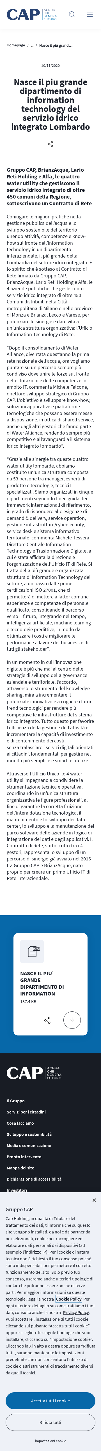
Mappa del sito (21, 1168)
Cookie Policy (68, 1299)
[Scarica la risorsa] (72, 1020)
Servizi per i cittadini (26, 1112)
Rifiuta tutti (50, 1422)
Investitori (17, 1190)
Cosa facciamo (20, 1123)
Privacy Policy (76, 1312)
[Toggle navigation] (89, 14)
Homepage (16, 45)
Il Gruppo (16, 1100)
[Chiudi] (94, 1200)
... (32, 45)
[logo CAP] (34, 1073)
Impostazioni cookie (50, 1440)
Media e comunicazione (29, 1145)
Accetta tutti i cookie (50, 1400)
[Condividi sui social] (50, 144)
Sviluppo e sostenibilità (29, 1134)
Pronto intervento (24, 1156)
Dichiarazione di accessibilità (34, 1179)
